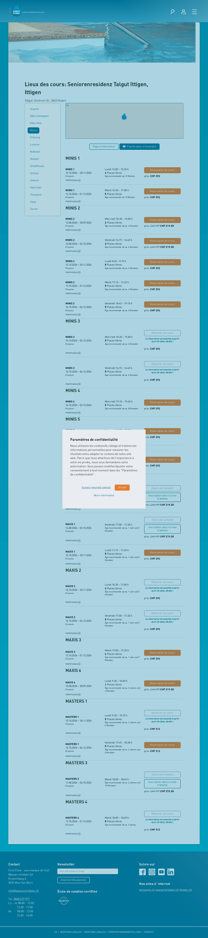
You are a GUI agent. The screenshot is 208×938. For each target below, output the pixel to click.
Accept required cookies (96, 487)
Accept (122, 487)
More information (104, 495)
